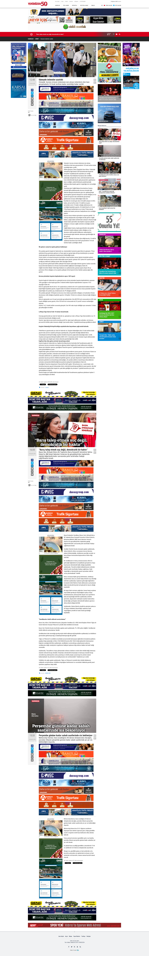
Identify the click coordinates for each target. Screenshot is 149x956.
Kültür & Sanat (104, 256)
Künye (70, 936)
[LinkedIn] (32, 96)
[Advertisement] (18, 110)
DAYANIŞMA (83, 1)
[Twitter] (32, 93)
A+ (95, 80)
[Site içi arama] (119, 34)
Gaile (62, 1)
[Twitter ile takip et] (71, 946)
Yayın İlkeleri (76, 936)
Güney (101, 322)
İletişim (88, 936)
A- (95, 82)
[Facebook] (32, 90)
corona (47, 387)
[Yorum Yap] (32, 104)
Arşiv (66, 936)
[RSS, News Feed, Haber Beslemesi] (74, 946)
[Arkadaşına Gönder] (32, 98)
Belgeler (76, 1)
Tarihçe (83, 936)
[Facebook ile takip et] (68, 946)
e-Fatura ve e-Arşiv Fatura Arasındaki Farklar (48, 34)
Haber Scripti (73, 950)
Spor (101, 300)
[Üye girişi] (77, 946)
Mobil (66, 1)
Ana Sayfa (57, 1)
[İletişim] (116, 34)
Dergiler (102, 234)
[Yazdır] (32, 101)
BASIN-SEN (47, 673)
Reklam (71, 1)
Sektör (101, 278)
